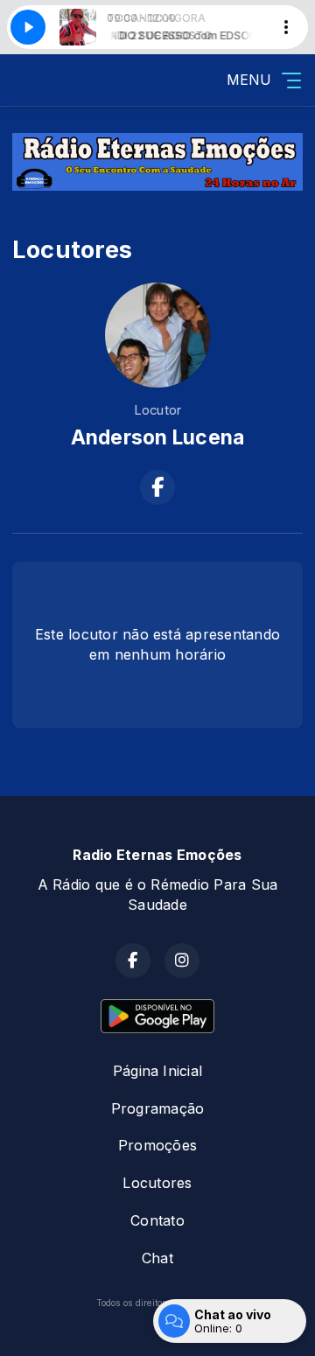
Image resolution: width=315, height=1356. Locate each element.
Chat (157, 1258)
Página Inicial (157, 1071)
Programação (158, 1108)
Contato (157, 1220)
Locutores (157, 1183)
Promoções (157, 1145)
